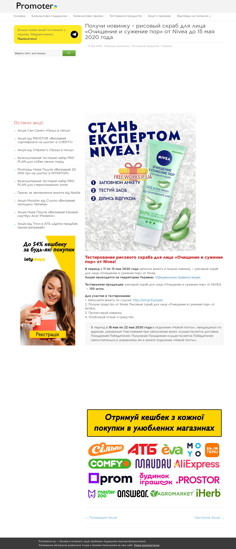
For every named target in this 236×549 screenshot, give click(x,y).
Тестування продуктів (126, 16)
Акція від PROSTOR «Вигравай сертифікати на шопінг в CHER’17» (45, 140)
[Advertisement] (154, 80)
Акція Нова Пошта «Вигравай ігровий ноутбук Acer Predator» (48, 214)
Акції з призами (159, 16)
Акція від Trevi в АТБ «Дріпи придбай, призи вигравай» (48, 225)
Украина (167, 46)
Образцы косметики (116, 46)
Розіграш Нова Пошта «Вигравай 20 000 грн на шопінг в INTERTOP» (47, 171)
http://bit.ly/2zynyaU (148, 300)
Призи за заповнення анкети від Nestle (49, 192)
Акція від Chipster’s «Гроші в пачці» (46, 150)
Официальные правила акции (177, 277)
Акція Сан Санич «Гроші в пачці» (44, 130)
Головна (19, 16)
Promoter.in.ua (47, 541)
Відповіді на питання (193, 16)
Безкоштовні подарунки (49, 16)
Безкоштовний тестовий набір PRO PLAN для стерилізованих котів (46, 183)
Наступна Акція (209, 517)
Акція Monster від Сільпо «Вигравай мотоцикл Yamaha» (46, 202)
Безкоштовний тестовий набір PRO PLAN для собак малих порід (46, 159)
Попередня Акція (101, 517)
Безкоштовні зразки (88, 16)
